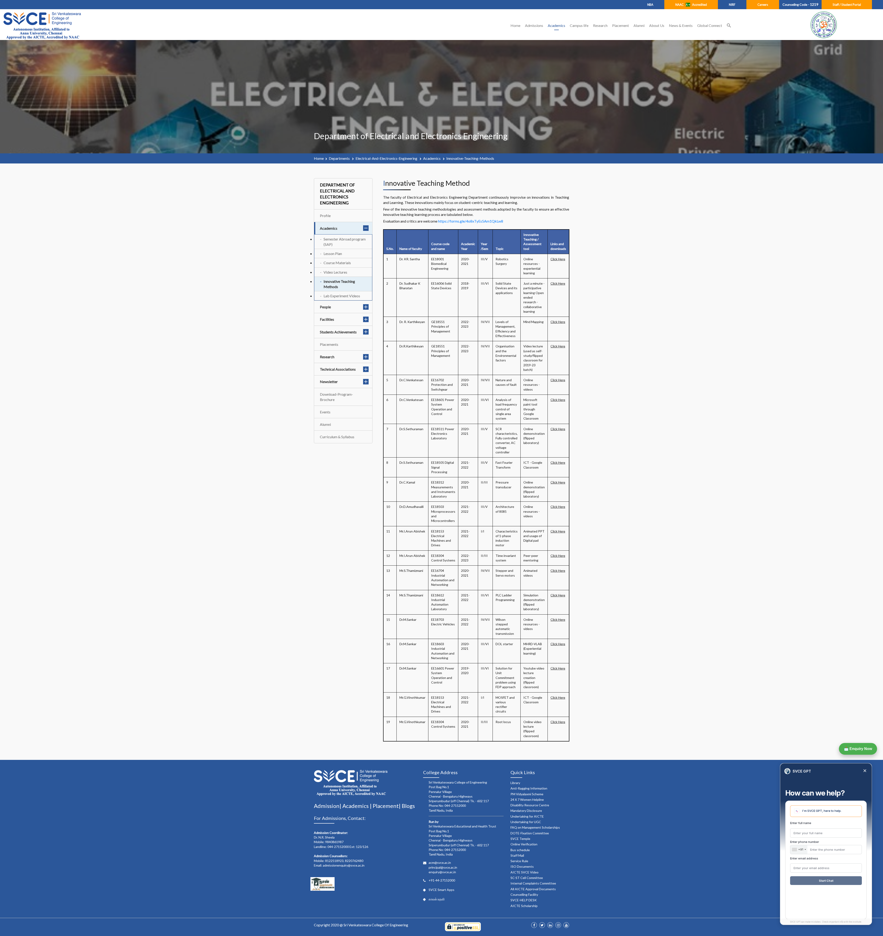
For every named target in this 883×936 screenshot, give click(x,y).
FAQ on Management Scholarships (535, 827)
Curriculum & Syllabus (337, 437)
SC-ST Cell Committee (526, 878)
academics (432, 158)
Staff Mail (517, 855)
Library (515, 783)
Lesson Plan (333, 253)
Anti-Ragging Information (528, 788)
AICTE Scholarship (524, 906)
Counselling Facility (524, 894)
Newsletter (329, 381)
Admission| (328, 805)
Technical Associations (338, 369)
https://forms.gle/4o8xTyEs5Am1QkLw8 (470, 221)
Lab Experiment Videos (342, 296)
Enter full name (800, 823)
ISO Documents (522, 866)
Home (515, 25)
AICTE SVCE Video (524, 872)
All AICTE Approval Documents (533, 889)
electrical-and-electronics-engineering (386, 158)
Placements (329, 344)
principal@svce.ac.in (443, 867)
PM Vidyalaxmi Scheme (526, 794)
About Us (656, 25)
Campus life (579, 25)
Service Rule (519, 861)
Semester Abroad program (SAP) (345, 241)
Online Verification (523, 844)
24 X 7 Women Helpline (527, 799)
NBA (650, 4)
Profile (325, 215)
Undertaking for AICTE (527, 816)
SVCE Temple (520, 839)
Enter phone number (804, 842)
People (325, 307)
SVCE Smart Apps (441, 890)
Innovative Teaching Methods (339, 284)
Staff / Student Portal (847, 4)
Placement (620, 25)
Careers (762, 4)
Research (600, 25)
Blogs (408, 805)
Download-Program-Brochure (336, 397)
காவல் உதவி (436, 899)
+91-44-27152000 (442, 880)
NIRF (732, 4)
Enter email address (804, 858)
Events (325, 412)
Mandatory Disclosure (526, 811)
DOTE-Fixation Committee (529, 833)
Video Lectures (335, 272)
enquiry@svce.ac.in (442, 872)
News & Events (681, 25)
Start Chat (826, 880)
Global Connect (709, 25)
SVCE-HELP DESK (523, 900)
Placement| (387, 805)
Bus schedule (520, 850)
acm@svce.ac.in (440, 862)
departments (339, 158)
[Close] (865, 771)
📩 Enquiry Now (858, 749)
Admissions (534, 25)
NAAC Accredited (691, 4)
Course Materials (337, 262)
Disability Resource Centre (529, 805)
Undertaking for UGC (525, 822)
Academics (556, 25)
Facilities (327, 319)
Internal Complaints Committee (533, 883)
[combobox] (798, 849)
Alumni (639, 25)
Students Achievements (338, 332)
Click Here (557, 259)
